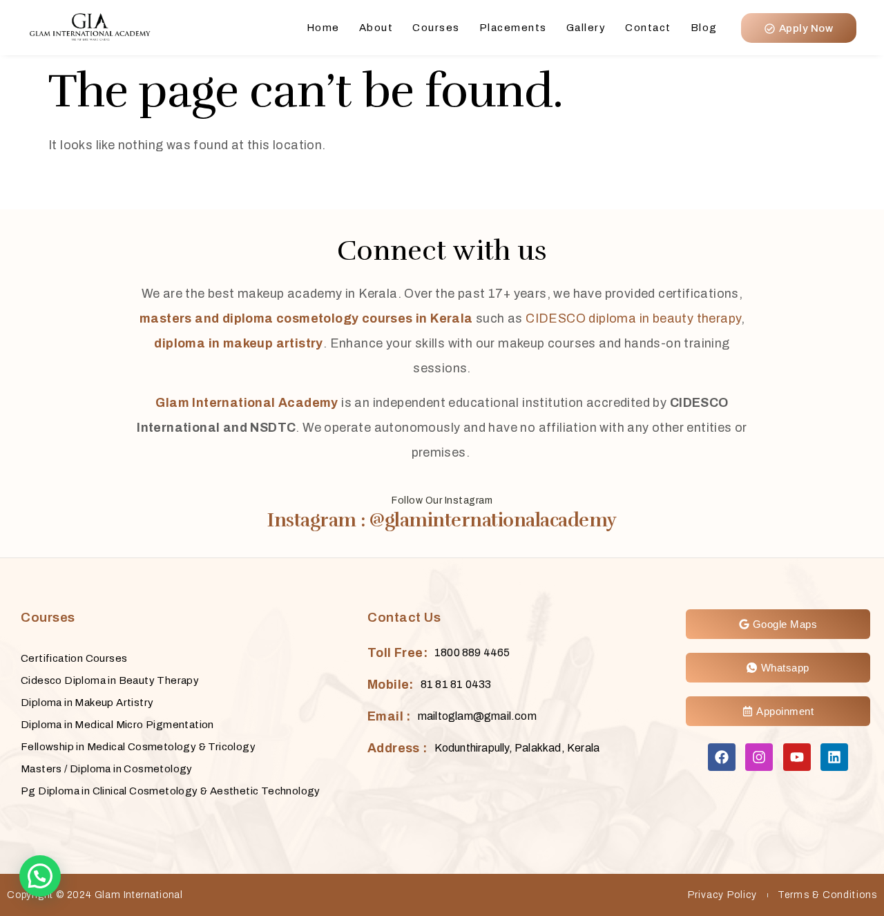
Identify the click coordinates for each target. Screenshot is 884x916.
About (376, 27)
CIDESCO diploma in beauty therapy (633, 318)
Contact (648, 27)
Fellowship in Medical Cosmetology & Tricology (138, 746)
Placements (513, 27)
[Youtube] (797, 757)
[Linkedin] (834, 757)
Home (323, 27)
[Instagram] (759, 757)
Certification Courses (74, 658)
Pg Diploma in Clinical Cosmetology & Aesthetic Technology (170, 790)
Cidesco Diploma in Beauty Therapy (110, 680)
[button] (40, 876)
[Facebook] (722, 757)
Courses (436, 27)
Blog (704, 27)
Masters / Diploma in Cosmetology (107, 768)
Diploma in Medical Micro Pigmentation (117, 724)
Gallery (586, 27)
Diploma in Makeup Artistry (87, 702)
